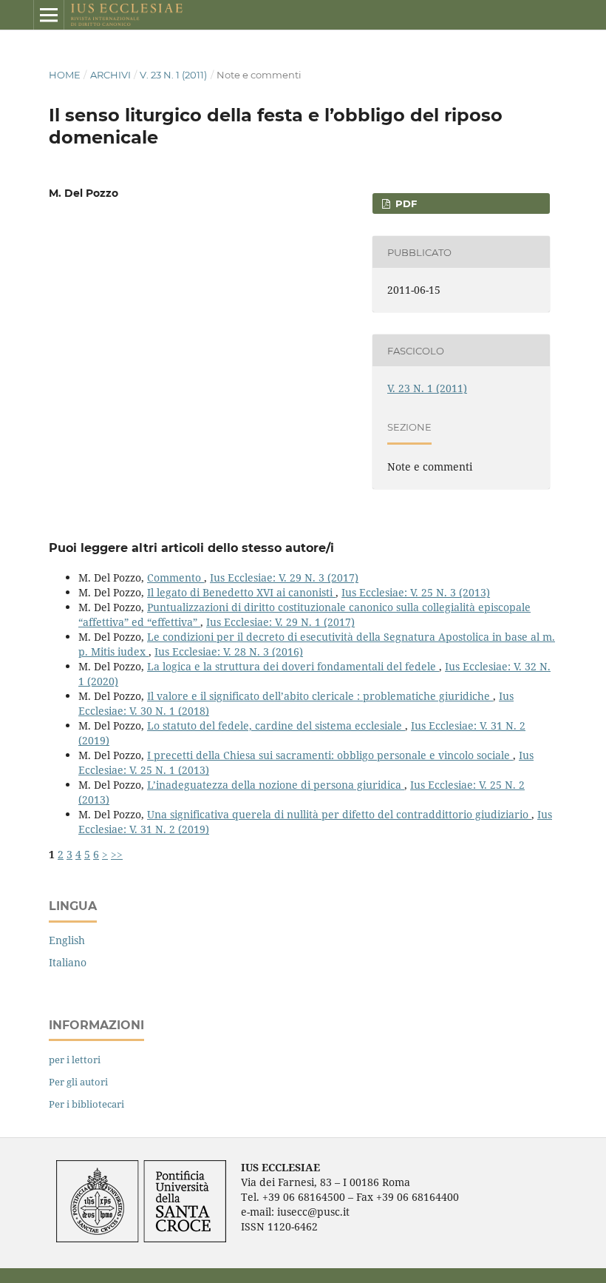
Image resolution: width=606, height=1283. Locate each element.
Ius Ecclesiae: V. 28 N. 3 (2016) (228, 651)
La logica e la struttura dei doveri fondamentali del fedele (293, 666)
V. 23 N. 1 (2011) (173, 75)
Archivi (110, 75)
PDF (404, 203)
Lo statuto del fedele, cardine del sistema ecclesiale (276, 725)
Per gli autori (78, 1081)
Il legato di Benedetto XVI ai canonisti (241, 592)
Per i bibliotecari (86, 1104)
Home (65, 75)
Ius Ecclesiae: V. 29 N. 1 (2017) (280, 622)
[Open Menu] (49, 15)
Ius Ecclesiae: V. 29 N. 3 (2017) (284, 577)
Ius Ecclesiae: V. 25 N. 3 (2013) (415, 592)
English (67, 940)
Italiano (67, 962)
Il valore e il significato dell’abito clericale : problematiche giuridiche (320, 696)
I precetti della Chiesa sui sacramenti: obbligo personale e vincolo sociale (330, 755)
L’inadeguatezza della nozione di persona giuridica (275, 785)
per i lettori (75, 1059)
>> (117, 854)
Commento (175, 577)
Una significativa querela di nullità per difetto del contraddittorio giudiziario (339, 814)
